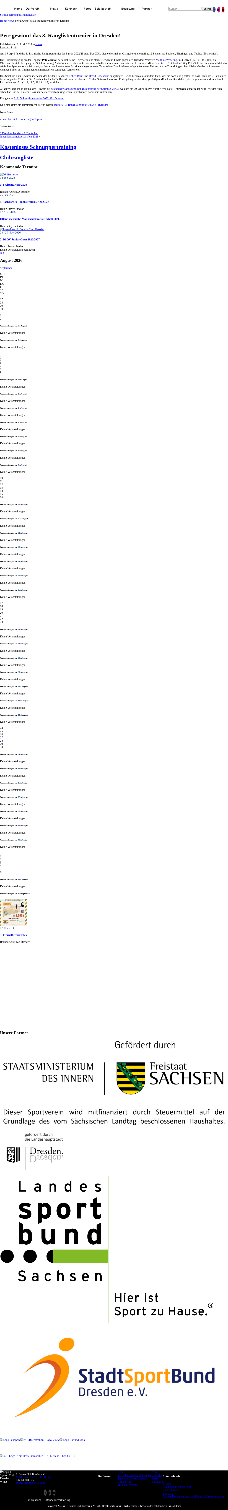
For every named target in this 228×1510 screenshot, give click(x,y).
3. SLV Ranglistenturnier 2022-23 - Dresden (39, 98)
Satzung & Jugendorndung (132, 1478)
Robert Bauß (76, 75)
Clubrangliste (28, 14)
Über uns (120, 1473)
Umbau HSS (124, 1481)
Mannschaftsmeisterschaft (209, 1496)
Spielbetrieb (103, 9)
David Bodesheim (99, 75)
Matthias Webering (166, 59)
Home (18, 9)
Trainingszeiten (129, 1475)
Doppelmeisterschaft (183, 1496)
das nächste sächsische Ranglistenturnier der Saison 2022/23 (85, 88)
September (6, 267)
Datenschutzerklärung (57, 1500)
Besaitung (128, 9)
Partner (147, 9)
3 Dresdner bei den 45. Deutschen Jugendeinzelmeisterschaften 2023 (19, 135)
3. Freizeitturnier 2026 (13, 184)
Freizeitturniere (171, 1489)
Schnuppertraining (10, 14)
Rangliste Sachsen (168, 1495)
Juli (2, 252)
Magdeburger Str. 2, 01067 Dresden (34, 1477)
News (54, 9)
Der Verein (33, 9)
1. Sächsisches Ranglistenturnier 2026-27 (24, 201)
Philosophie (145, 1475)
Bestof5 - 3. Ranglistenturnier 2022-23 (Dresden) (81, 104)
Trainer (167, 1483)
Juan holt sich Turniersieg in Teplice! (22, 119)
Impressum (34, 1500)
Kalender (71, 9)
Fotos (87, 9)
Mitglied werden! (127, 1484)
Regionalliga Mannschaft (177, 1486)
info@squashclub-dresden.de (30, 1483)
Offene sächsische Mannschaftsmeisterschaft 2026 (29, 218)
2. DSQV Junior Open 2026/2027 (20, 239)
